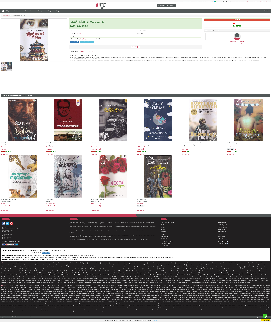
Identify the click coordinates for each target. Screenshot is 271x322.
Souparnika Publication (49, 280)
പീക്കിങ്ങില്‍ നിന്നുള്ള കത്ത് (87, 22)
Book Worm (83, 265)
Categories (8, 11)
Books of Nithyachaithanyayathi (67, 289)
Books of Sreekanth (41, 299)
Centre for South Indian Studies (178, 265)
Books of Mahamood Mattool (257, 299)
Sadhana (136, 278)
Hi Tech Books (180, 269)
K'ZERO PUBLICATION (123, 271)
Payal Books (138, 276)
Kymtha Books (61, 273)
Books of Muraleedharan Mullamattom (245, 289)
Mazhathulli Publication (79, 274)
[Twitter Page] (7, 224)
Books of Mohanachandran (245, 293)
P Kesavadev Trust (45, 276)
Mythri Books (111, 274)
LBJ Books (77, 273)
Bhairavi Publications (255, 263)
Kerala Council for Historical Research (228, 271)
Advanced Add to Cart (187, 1)
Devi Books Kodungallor (60, 267)
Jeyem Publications (86, 271)
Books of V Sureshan (79, 305)
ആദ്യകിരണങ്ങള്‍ (51, 143)
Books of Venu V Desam (228, 299)
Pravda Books (251, 276)
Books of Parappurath (58, 293)
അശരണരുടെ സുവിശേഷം (8, 199)
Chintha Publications (205, 265)
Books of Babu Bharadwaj (95, 301)
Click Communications (220, 265)
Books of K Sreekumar (215, 303)
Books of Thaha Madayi (16, 303)
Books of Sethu (261, 291)
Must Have (31, 285)
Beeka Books (238, 263)
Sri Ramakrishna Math (92, 280)
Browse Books (25, 11)
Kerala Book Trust (215, 271)
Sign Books (247, 278)
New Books (33, 11)
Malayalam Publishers (196, 273)
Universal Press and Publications (24, 282)
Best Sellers (16, 11)
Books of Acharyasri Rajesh (141, 285)
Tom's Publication (253, 280)
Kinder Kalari (16, 273)
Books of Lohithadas (54, 305)
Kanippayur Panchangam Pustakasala (174, 271)
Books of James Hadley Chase (162, 291)
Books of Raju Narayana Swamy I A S (136, 287)
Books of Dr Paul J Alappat (194, 297)
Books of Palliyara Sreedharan (50, 285)
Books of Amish (250, 305)
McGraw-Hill (88, 274)
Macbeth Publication (150, 273)
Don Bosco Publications (151, 267)
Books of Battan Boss (243, 287)
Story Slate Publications (143, 280)
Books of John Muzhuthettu (159, 309)
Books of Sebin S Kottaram (42, 301)
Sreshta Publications (81, 280)
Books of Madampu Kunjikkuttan (204, 293)
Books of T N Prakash (47, 295)
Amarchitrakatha (114, 263)
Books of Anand (5, 303)
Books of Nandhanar (111, 299)
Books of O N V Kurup (13, 287)
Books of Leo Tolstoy (178, 287)
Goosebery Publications (55, 269)
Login (268, 1)
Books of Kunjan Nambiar (135, 299)
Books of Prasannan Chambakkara (238, 303)
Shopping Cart (246, 1)
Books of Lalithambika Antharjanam (50, 309)
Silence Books (264, 278)
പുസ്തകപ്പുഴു (50, 199)
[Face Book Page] (3, 224)
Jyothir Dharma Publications (98, 271)
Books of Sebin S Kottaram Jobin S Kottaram (242, 295)
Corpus (251, 265)
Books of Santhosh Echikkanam (31, 311)
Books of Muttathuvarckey (157, 295)
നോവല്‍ (8, 15)
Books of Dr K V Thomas (30, 299)
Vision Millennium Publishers (135, 282)
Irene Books (12, 271)
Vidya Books (80, 282)
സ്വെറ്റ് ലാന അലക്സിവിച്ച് (188, 145)
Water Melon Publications (169, 282)
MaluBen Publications (207, 273)
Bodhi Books (58, 265)
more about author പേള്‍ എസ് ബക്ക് (237, 43)
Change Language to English (167, 222)
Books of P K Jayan (265, 307)
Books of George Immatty (78, 309)
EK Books (189, 267)
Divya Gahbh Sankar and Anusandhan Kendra (100, 267)
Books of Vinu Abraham (90, 309)
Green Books (3, 146)
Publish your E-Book (165, 243)
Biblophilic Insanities (18, 265)
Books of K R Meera (260, 289)
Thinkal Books (215, 280)
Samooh (183, 278)
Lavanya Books (69, 273)
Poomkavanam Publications (198, 276)
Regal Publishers (118, 278)
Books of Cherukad (218, 297)
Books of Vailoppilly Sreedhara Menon (161, 289)
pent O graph (169, 276)
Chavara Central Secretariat (193, 265)
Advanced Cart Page (222, 224)
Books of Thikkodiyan (44, 311)
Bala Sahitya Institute (221, 263)
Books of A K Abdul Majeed (215, 307)
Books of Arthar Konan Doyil (152, 305)
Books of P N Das (177, 293)
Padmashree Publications (56, 276)
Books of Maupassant (18, 305)
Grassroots (71, 269)
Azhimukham (211, 263)
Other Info (91, 51)
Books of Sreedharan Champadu (200, 307)
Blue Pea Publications (42, 265)
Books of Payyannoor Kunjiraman (44, 293)
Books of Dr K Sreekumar (112, 287)
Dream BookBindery (162, 267)
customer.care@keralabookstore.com (11, 241)
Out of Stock (230, 149)
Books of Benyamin (166, 287)
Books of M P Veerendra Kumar (212, 287)
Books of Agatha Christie (189, 287)
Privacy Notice (221, 229)
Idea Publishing (199, 269)
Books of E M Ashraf (18, 311)
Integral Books (4, 271)
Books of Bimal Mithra (264, 303)
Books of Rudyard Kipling (39, 303)
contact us (75, 257)
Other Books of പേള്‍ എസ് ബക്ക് (237, 41)
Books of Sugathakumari (20, 307)
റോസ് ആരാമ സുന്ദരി (97, 199)
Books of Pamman (45, 287)
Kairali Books (132, 271)
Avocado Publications (202, 263)
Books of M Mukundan (129, 285)
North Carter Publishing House (238, 274)
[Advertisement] (135, 81)
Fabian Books (219, 267)
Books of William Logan (6, 305)
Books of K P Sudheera (65, 309)
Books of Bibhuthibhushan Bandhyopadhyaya (52, 291)
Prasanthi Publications (241, 276)
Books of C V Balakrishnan (134, 289)
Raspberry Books (71, 278)
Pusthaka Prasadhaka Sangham (34, 278)
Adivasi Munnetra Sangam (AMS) (95, 263)
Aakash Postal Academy (35, 263)
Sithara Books (4, 280)
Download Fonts (222, 240)
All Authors (165, 1)
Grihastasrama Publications (99, 269)
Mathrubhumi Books (50, 203)
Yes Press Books (221, 282)
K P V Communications (111, 271)
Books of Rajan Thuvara (230, 297)
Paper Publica (111, 276)
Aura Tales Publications (169, 263)
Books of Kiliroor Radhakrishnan (208, 285)
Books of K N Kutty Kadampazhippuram (212, 299)
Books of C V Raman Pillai (167, 307)
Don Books (142, 267)
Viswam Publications (157, 282)
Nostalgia (248, 274)
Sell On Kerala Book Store (167, 241)
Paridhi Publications (129, 276)
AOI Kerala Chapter (11, 263)
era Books (197, 267)
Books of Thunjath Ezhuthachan (227, 289)
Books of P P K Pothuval (122, 301)
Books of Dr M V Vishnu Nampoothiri (260, 297)
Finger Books (235, 267)
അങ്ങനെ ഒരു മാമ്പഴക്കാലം (144, 143)
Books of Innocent (132, 307)
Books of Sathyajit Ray (134, 301)
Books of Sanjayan (136, 291)
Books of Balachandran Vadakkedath (242, 309)
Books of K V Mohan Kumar (189, 293)
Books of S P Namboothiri (31, 305)
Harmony (145, 269)
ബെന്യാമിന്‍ (4, 145)
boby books (51, 265)
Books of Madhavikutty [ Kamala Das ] (82, 285)
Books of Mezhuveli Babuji (57, 287)
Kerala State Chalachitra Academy (258, 271)
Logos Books (134, 273)
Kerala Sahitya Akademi (243, 271)
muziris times (104, 274)
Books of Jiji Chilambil (159, 303)
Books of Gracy (232, 305)
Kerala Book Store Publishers (143, 146)
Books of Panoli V (143, 293)
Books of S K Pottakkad (117, 285)
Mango (241, 273)
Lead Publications (85, 273)
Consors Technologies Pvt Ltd (33, 317)
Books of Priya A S (169, 297)
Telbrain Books (197, 280)
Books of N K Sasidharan (128, 295)
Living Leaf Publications (117, 273)
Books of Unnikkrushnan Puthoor (142, 295)
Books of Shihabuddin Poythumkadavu (73, 291)
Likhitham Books (94, 273)
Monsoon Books (96, 274)
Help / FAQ (220, 238)
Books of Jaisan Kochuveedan (199, 301)
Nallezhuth (124, 274)
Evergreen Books (205, 267)
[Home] (3, 11)
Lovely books (141, 273)
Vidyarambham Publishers (90, 282)
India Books (207, 269)
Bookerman (98, 265)
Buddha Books (124, 265)
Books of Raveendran (101, 291)
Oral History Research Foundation (25, 276)
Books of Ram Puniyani (197, 309)
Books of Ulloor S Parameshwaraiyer (187, 303)
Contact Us (202, 1)
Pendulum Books (161, 276)
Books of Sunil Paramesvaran (101, 295)
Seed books (241, 278)
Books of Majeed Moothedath (144, 297)
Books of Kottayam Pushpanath (153, 287)
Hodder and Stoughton (190, 269)
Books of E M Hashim (17, 295)
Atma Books (160, 263)
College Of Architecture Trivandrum (241, 265)
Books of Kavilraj (225, 303)
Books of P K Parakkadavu (171, 295)
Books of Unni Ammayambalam (71, 307)
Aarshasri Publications (47, 263)
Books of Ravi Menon (205, 291)
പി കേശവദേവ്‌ (95, 145)
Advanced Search (178, 1)
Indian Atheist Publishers (229, 269)
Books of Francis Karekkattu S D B (229, 287)
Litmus (108, 273)
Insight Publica (264, 269)
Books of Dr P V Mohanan (101, 297)
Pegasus (144, 276)
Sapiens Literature (205, 278)
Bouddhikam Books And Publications (110, 265)
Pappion (117, 276)
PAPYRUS (122, 276)
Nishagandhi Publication (215, 274)
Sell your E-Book (164, 245)
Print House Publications (260, 276)
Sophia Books (40, 280)
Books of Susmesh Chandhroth (14, 289)
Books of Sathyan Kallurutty (231, 293)
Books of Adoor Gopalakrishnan (261, 295)
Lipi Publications (102, 273)
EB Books (179, 267)
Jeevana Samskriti (77, 271)
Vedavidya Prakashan (72, 282)
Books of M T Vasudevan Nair (65, 285)
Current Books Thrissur (12, 267)
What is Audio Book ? (223, 226)
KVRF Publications (53, 273)
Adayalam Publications (141, 203)
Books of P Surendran (202, 289)
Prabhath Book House (221, 276)
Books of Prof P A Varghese (113, 291)
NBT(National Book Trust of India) (164, 274)
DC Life (26, 267)
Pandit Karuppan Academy (91, 276)
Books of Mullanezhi (83, 301)
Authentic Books (180, 263)
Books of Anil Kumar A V (190, 289)
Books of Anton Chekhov (95, 293)
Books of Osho (38, 285)
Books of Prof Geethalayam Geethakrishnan (217, 301)
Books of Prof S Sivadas (87, 287)
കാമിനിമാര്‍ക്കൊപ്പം (232, 143)
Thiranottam (222, 280)
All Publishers (171, 1)
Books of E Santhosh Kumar (62, 297)
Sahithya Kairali (149, 278)
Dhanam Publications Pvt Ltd (74, 267)
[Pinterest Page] (11, 224)
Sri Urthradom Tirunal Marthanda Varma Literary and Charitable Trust (114, 280)
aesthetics (106, 263)
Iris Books (18, 271)
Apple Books (131, 263)
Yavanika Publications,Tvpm (209, 282)
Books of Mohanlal (215, 295)
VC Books (57, 282)
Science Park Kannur (232, 278)
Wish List (239, 1)
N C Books (118, 274)
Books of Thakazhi (153, 285)
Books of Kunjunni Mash (23, 309)
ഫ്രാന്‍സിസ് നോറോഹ (6, 201)
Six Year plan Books (13, 280)
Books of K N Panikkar (147, 303)
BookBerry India (91, 265)
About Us (220, 233)
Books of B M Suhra (119, 293)
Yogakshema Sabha (230, 282)
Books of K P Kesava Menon (28, 289)
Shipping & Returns (222, 227)
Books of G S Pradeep (252, 303)
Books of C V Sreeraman (130, 309)
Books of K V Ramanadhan (103, 309)
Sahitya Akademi (158, 278)
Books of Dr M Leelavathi (7, 297)
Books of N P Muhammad (65, 299)
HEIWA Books (161, 269)
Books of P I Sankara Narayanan (47, 307)
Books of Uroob (123, 287)
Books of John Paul (50, 297)
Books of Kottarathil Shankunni (240, 285)
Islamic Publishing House (42, 271)
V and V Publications (37, 282)
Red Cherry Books (95, 278)
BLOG (266, 11)
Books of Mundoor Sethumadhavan (231, 307)
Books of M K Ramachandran (161, 301)
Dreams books (172, 267)
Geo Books (22, 269)
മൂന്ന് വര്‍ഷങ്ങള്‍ (141, 199)
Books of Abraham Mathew (7, 307)
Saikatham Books (167, 278)
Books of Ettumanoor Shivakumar (257, 285)
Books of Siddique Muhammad (18, 301)
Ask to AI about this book (87, 42)
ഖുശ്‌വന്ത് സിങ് (230, 145)
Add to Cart (134, 46)
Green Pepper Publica (87, 269)
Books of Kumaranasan (99, 287)
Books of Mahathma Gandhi (171, 303)
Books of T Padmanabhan (250, 291)
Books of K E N (59, 307)
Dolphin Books (135, 267)
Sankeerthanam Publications (193, 278)
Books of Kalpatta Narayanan (262, 305)
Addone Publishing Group (81, 263)
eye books (212, 267)
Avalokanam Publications (190, 263)
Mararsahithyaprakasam (31, 274)
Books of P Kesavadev (226, 295)
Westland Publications (182, 282)
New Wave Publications (196, 274)
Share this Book (74, 42)
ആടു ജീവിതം (5, 143)
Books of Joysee (200, 287)
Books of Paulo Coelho (88, 297)
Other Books (37, 276)
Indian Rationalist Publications (243, 269)
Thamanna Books (206, 280)
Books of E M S (37, 295)
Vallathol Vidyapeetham (48, 282)
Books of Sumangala (174, 291)
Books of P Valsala (36, 287)
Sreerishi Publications (70, 280)
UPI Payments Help (222, 243)
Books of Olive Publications (74, 295)
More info (155, 320)
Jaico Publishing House (55, 271)
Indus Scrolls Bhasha (255, 269)
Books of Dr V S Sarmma (157, 297)
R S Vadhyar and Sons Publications (50, 278)
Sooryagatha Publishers (30, 280)
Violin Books (125, 282)
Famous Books (227, 267)
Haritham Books (138, 269)
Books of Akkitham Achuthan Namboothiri (220, 291)
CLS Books (229, 265)
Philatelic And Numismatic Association (182, 276)
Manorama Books (20, 274)
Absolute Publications (58, 263)
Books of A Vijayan (31, 297)
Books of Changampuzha (237, 291)
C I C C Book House (133, 265)
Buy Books (51, 11)
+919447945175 (219, 1)
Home (3, 15)
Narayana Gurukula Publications (135, 274)
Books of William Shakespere (185, 295)
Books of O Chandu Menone (66, 305)
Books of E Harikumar (186, 309)
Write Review (83, 51)
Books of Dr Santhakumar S (161, 299)
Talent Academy (180, 280)
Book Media (71, 265)
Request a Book (196, 1)
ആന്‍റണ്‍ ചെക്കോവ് (142, 201)
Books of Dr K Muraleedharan (81, 311)
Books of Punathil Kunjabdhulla (166, 285)
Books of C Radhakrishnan (181, 285)
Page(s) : (74, 36)
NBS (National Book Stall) (149, 274)
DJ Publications (127, 267)
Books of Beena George (178, 305)
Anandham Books (123, 263)
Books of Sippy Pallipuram (194, 285)
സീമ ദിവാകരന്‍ (95, 201)
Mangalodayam (235, 273)
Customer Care (214, 1)
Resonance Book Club (128, 278)
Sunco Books (154, 280)
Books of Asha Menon (218, 293)
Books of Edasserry (241, 305)
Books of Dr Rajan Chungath (259, 293)
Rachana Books (62, 278)
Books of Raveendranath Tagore (224, 285)
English (234, 1)
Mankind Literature (261, 273)
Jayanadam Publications (66, 271)
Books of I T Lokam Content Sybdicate (189, 291)
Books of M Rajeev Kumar (57, 311)
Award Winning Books (15, 285)
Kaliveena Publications (154, 271)
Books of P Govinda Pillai (71, 301)
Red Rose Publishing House (106, 278)
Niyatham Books (225, 274)
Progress (23, 278)
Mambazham (217, 273)
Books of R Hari (123, 303)
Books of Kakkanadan (126, 291)
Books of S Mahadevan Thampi (57, 301)
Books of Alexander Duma (207, 297)
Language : (76, 33)
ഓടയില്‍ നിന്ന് (95, 143)
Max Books (70, 274)
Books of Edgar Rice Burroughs (115, 297)
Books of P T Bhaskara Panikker (121, 305)
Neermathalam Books (179, 274)
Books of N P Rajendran (121, 307)
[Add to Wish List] (139, 47)
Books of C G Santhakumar (135, 303)
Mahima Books (159, 273)
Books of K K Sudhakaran (53, 289)
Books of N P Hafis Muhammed (137, 305)
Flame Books (248, 267)
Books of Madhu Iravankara (117, 309)
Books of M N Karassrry (153, 293)
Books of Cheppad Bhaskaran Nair (80, 303)
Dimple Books (85, 267)
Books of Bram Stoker (6, 299)
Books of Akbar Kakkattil (25, 287)
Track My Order (164, 236)
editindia (184, 267)
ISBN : (142, 31)
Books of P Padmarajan (121, 289)
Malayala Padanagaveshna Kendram (182, 273)
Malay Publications (168, 273)
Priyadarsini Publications (6, 278)
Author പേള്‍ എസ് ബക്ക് (212, 30)
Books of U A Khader (41, 289)
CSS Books (256, 265)
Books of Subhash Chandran (82, 289)
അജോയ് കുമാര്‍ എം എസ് (143, 145)
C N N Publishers (142, 265)
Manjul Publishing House (250, 273)
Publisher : (76, 31)
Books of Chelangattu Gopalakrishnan (237, 301)
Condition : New (140, 36)
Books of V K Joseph (251, 301)
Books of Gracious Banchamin (207, 305)
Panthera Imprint (103, 276)
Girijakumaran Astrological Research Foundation (37, 269)
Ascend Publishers (152, 263)
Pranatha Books (231, 276)
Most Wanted (24, 285)
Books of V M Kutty (99, 307)
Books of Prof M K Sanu (108, 293)
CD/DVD (168, 265)
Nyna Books (261, 274)
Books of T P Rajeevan (122, 299)
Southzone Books (60, 280)
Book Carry (64, 265)
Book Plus (77, 265)
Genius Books (15, 269)
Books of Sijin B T (142, 307)
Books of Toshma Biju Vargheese (97, 299)
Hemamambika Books (171, 269)
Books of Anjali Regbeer (33, 307)
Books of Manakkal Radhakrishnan (212, 309)
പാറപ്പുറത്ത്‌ (49, 145)
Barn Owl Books (230, 263)
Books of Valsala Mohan (202, 303)
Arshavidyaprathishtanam (141, 263)
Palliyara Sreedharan (68, 276)
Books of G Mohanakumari (180, 297)
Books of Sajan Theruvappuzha (176, 299)
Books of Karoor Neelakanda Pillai (81, 299)
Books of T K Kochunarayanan (259, 309)
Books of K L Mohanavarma (173, 309)
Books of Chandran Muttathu (87, 307)
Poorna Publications (50, 146)
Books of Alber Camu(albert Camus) (201, 295)
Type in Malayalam (222, 241)
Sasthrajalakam (214, 278)
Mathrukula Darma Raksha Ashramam (57, 274)
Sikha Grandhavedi (255, 278)
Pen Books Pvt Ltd (151, 276)
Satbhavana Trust (223, 278)
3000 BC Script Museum (22, 263)
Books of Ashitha (77, 287)
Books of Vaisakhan (68, 311)
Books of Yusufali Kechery (88, 295)
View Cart (163, 227)
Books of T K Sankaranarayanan (144, 309)
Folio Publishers (255, 267)
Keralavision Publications (6, 273)
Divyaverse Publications (117, 267)
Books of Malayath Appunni (82, 293)
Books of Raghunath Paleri (131, 293)
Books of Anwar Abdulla (165, 305)
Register (263, 1)
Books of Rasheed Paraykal (153, 307)
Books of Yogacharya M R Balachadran (183, 307)
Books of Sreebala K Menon (64, 303)
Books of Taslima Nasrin (89, 291)
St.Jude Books (134, 280)
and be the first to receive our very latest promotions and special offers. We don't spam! (33, 250)
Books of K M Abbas (27, 303)
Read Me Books (86, 278)
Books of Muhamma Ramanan (244, 297)
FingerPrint (241, 267)
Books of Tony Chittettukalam (242, 299)
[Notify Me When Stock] (235, 149)
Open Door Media (12, 276)
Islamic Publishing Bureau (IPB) (29, 271)
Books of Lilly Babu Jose (35, 309)
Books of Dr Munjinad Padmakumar (193, 299)
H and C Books (110, 269)
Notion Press (254, 274)
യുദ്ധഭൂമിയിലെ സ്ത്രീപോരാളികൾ (191, 143)
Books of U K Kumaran (69, 293)
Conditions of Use (222, 231)
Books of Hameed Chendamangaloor (110, 303)
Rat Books (79, 278)
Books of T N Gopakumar (29, 293)
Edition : (140, 33)
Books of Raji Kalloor (110, 307)
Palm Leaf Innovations (79, 276)
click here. (121, 257)
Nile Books (205, 274)
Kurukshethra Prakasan (42, 273)
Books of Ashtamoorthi (52, 299)
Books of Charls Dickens (148, 299)
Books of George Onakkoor (147, 301)
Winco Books (191, 282)
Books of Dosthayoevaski (76, 297)
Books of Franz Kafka (28, 295)
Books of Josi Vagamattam (177, 289)
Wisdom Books (198, 282)
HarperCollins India (152, 269)
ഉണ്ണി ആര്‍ (48, 201)
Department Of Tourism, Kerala (47, 267)
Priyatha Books (16, 278)
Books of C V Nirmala (174, 301)
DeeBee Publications (34, 267)
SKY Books (21, 280)
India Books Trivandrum (216, 269)
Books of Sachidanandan (166, 293)
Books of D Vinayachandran (108, 301)
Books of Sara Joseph (147, 289)
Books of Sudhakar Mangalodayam (258, 287)
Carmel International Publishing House (156, 265)
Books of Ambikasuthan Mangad (96, 311)
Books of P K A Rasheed (227, 309)
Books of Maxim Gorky (185, 301)
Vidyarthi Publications (102, 282)
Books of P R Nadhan (43, 305)
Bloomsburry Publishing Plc (30, 265)
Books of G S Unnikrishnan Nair (9, 309)
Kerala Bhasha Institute (96, 203)
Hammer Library (118, 269)
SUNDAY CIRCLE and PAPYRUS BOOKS (167, 280)
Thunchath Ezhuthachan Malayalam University (236, 280)
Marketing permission (36, 252)
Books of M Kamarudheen (221, 305)
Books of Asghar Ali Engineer (106, 305)
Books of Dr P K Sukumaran (96, 289)
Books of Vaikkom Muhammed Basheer (101, 285)
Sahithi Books (142, 278)
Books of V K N (68, 287)
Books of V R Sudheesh (109, 289)
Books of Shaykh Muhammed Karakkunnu (250, 307)
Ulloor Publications (11, 282)
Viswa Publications (147, 282)
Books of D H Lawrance (95, 303)
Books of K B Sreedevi (214, 289)
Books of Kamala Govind (115, 295)
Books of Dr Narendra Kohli (60, 295)
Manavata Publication (226, 273)
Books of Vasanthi (41, 297)
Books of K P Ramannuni (20, 297)
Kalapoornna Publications (142, 271)
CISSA (212, 265)
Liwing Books (126, 273)
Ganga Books (8, 269)
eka (193, 267)
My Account (60, 11)
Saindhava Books (176, 278)
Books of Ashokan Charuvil (19, 291)
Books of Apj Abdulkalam (148, 291)
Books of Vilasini (18, 293)
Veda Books (63, 282)
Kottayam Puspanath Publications (28, 273)
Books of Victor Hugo (18, 299)
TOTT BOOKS (261, 280)
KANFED (163, 271)
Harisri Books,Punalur (128, 269)
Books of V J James (31, 301)
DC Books (3, 203)
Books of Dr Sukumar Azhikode (34, 291)
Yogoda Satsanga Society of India (243, 282)
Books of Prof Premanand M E (192, 305)
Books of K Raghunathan (130, 297)
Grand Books (65, 269)
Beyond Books (246, 263)
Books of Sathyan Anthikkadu (91, 305)
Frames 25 (263, 267)
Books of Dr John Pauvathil (263, 301)
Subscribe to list (46, 252)
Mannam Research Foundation (8, 274)
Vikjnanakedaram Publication (115, 282)
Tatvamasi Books (189, 280)
